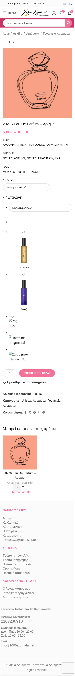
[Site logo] (34, 12)
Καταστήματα (12, 535)
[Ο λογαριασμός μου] (54, 12)
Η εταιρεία (10, 531)
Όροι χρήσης (11, 568)
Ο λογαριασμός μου (16, 588)
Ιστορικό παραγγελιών (18, 593)
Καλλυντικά (11, 522)
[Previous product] (5, 42)
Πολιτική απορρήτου (17, 573)
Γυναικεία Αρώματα (56, 33)
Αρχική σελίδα (12, 33)
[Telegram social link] (43, 412)
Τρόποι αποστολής (16, 555)
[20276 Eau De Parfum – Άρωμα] (20, 452)
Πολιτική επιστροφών (17, 564)
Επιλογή (8, 180)
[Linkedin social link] (39, 412)
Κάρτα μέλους (12, 527)
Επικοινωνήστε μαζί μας (19, 540)
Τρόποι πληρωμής (15, 560)
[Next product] (13, 42)
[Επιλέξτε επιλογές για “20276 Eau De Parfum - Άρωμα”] (17, 488)
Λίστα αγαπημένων (16, 597)
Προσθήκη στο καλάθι (37, 373)
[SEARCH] (68, 23)
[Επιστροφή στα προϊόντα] (9, 42)
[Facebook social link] (25, 412)
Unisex (26, 400)
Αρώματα (32, 33)
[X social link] (29, 412)
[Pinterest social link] (34, 412)
